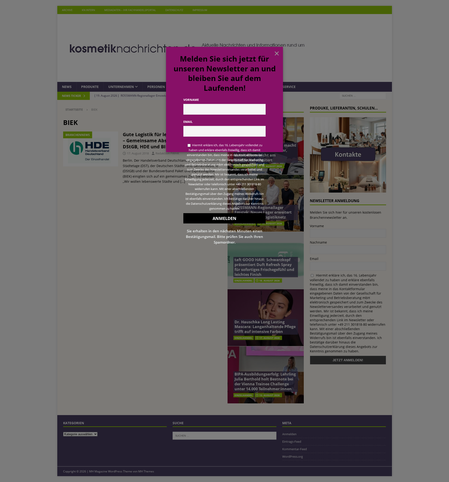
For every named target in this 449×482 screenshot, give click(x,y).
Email (187, 122)
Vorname (191, 100)
